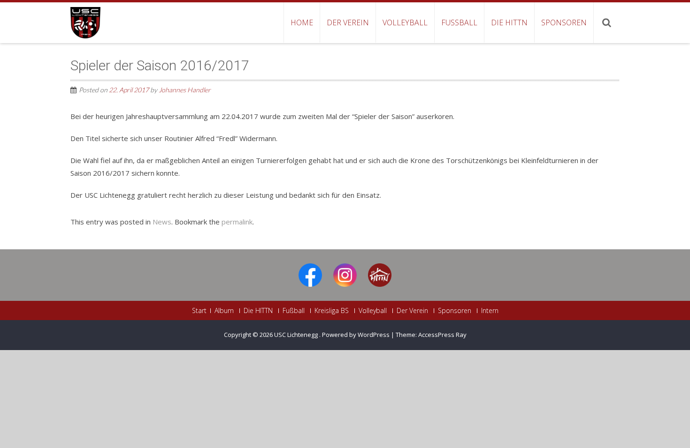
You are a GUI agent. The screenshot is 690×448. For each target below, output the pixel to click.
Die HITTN (509, 22)
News (162, 221)
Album (224, 310)
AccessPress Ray (442, 334)
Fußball (459, 22)
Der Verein (348, 22)
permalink (237, 221)
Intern (489, 310)
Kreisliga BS (331, 310)
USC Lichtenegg (296, 334)
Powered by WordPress (356, 334)
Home (302, 22)
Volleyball (405, 22)
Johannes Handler (185, 90)
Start (199, 310)
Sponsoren (564, 22)
